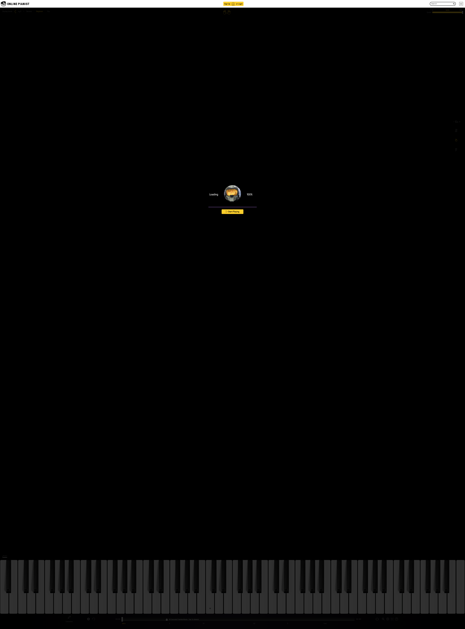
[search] (453, 3)
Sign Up (227, 3)
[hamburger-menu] (461, 4)
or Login (239, 3)
